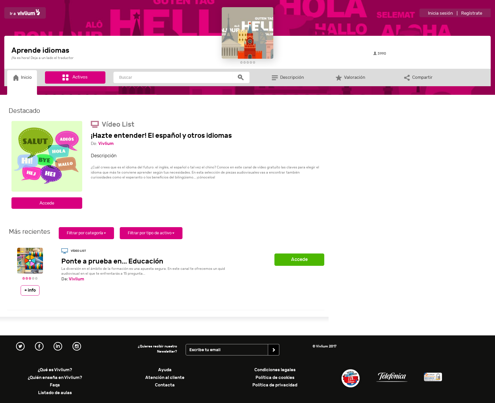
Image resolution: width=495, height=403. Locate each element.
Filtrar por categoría (85, 233)
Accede (299, 259)
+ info (30, 290)
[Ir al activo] (46, 203)
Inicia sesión (440, 13)
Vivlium (106, 143)
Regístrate (471, 13)
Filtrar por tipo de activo (150, 233)
